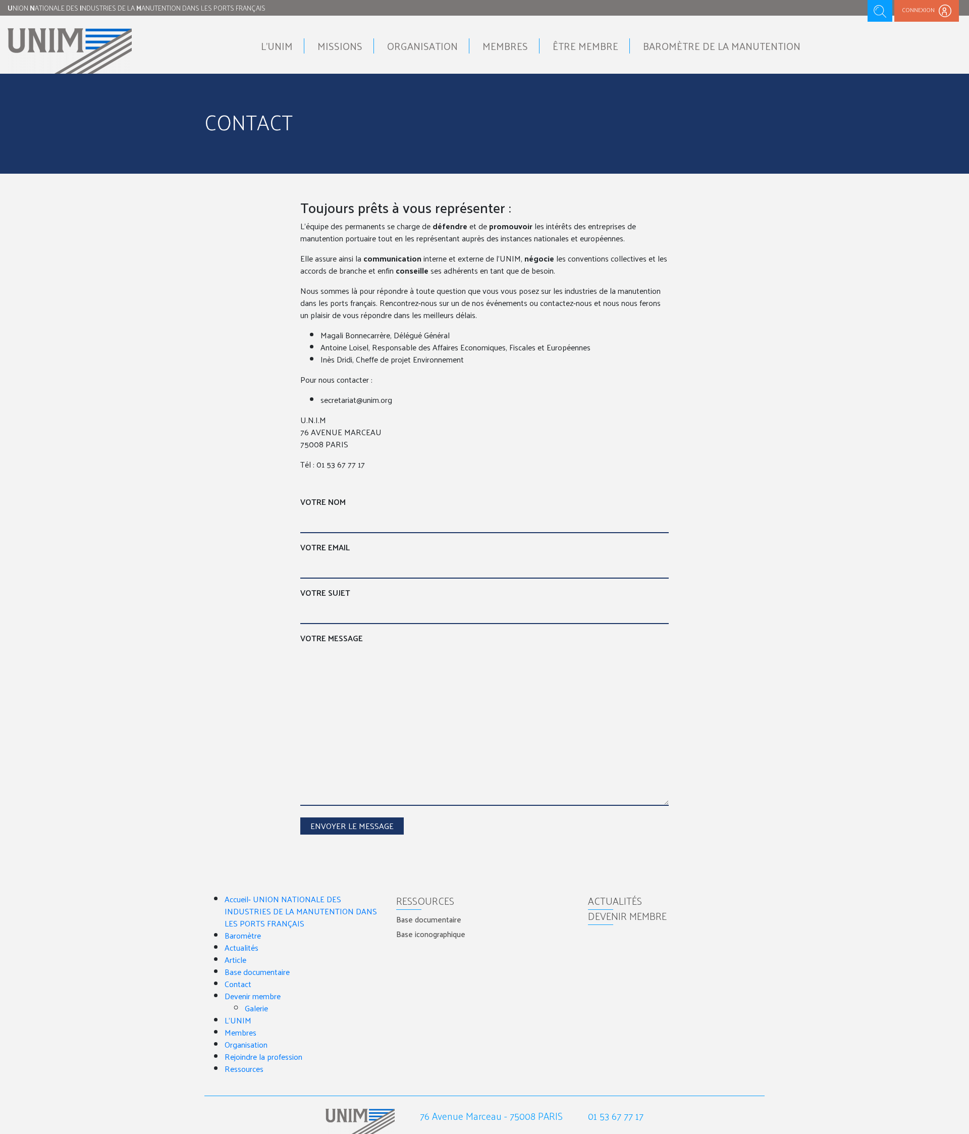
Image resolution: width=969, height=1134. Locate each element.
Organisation (422, 46)
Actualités (241, 947)
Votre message (331, 638)
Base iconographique (430, 934)
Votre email (325, 547)
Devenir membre (253, 996)
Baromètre (243, 935)
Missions (339, 46)
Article (235, 959)
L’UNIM (238, 1020)
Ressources (244, 1068)
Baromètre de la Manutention (721, 46)
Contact (238, 983)
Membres (505, 46)
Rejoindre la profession (263, 1056)
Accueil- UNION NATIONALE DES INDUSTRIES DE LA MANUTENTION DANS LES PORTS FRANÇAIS (301, 911)
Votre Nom (323, 502)
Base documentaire (257, 971)
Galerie (256, 1008)
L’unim (277, 46)
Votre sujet (325, 593)
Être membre (585, 46)
